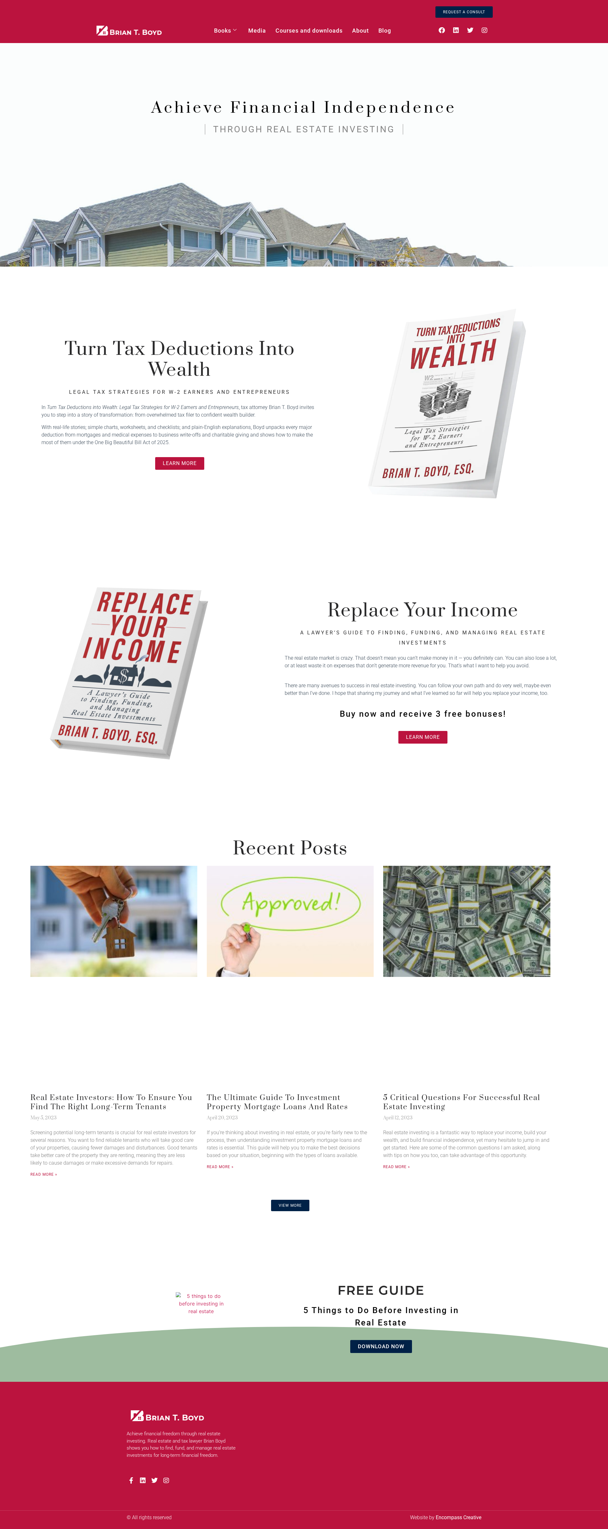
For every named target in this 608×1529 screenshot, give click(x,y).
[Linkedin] (456, 30)
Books (222, 30)
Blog (384, 30)
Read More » (43, 1174)
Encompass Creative (458, 1517)
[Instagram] (484, 30)
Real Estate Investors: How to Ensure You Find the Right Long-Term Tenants (111, 1102)
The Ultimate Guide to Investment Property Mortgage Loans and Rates (277, 1102)
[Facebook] (441, 30)
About (360, 30)
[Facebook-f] (131, 1480)
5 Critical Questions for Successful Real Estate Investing (461, 1102)
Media (257, 30)
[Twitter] (470, 30)
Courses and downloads (309, 30)
